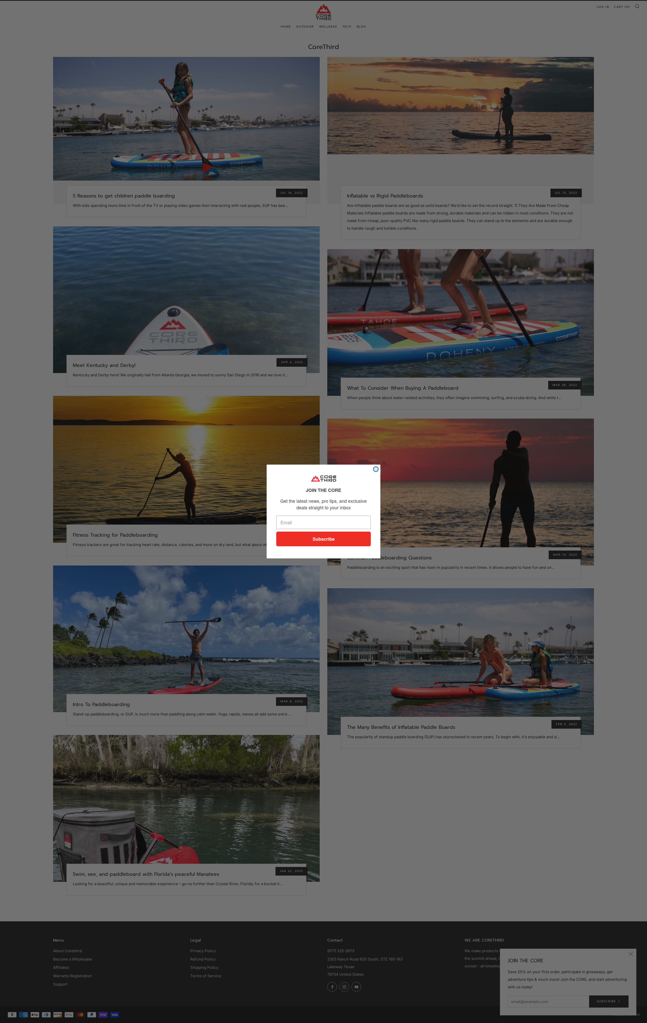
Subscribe (324, 539)
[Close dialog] (375, 469)
